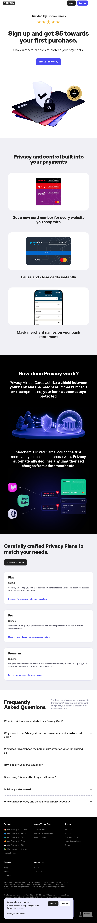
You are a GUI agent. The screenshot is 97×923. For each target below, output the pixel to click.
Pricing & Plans (10, 853)
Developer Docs (71, 837)
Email (36, 868)
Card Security (40, 837)
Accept (53, 904)
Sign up (82, 3)
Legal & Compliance (73, 841)
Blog (6, 868)
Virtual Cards (39, 829)
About (6, 872)
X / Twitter (38, 872)
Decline (65, 904)
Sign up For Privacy (48, 61)
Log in (71, 3)
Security (68, 829)
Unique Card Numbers (43, 833)
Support (68, 833)
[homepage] (9, 3)
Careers (7, 875)
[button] (91, 3)
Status (67, 845)
